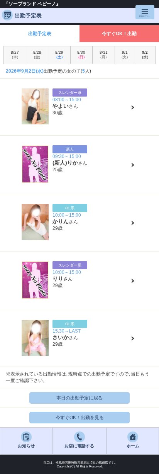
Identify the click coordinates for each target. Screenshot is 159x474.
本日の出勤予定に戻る (79, 398)
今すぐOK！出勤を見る (80, 417)
